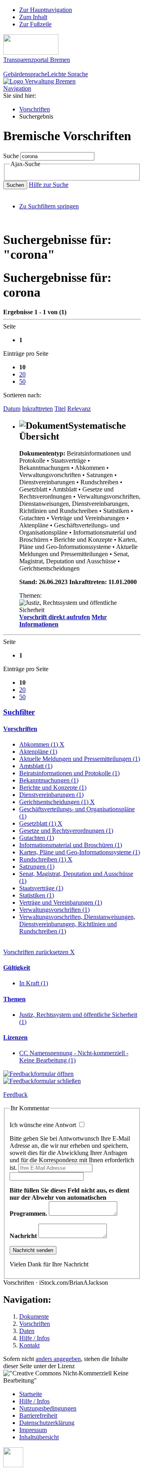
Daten (26, 1330)
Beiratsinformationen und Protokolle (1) (69, 773)
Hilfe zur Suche (48, 184)
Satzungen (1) (36, 866)
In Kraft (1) (33, 983)
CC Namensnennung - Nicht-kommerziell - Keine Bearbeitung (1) (73, 1057)
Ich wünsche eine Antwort (44, 1124)
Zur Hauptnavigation (45, 9)
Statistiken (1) (36, 895)
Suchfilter (19, 712)
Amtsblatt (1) (35, 766)
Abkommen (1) (41, 744)
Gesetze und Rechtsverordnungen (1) (66, 830)
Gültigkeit (16, 967)
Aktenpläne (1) (38, 751)
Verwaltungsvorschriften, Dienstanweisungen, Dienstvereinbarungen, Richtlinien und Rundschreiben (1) (77, 924)
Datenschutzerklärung (46, 1422)
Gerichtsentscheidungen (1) (57, 801)
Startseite (30, 1394)
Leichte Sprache (67, 74)
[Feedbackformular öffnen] (38, 1073)
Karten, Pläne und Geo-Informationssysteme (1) (79, 852)
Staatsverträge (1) (41, 888)
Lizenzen (15, 1037)
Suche (11, 156)
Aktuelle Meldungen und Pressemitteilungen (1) (79, 758)
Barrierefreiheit (38, 1415)
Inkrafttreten (37, 408)
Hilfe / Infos (34, 1338)
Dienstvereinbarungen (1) (51, 794)
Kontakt (29, 1345)
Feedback (15, 1094)
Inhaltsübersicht (39, 1437)
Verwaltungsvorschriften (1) (54, 909)
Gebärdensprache (25, 74)
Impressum (33, 1429)
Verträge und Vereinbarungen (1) (60, 902)
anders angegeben (58, 1358)
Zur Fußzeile (35, 24)
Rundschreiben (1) (45, 859)
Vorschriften (34, 109)
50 (22, 381)
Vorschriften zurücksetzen (39, 952)
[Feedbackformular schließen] (42, 1081)
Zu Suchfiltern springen (49, 206)
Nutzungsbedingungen (47, 1408)
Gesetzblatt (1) (40, 823)
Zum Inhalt (33, 17)
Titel (60, 408)
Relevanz (79, 408)
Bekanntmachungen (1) (48, 780)
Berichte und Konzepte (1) (52, 787)
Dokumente (34, 1316)
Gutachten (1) (36, 837)
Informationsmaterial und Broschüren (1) (70, 845)
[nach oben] (13, 1465)
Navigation (17, 88)
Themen (14, 999)
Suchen (15, 185)
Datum (11, 408)
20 (22, 374)
